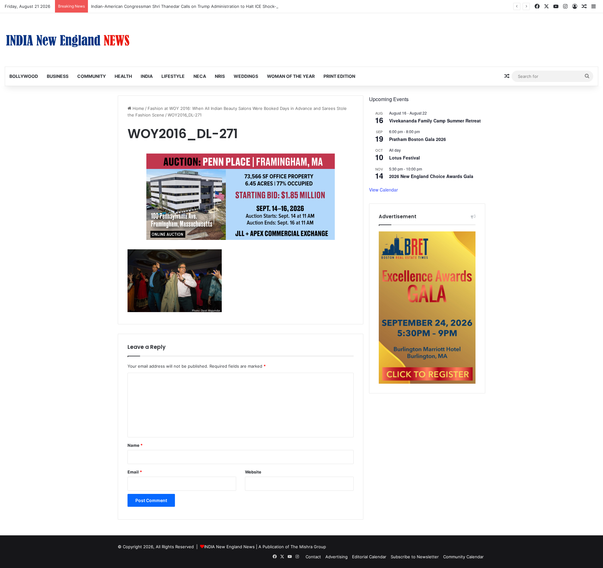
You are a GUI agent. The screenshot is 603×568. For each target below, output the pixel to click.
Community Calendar (463, 556)
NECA (199, 76)
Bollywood (23, 76)
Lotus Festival (404, 157)
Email (135, 471)
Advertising (336, 556)
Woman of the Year (291, 76)
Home (137, 108)
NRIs (220, 76)
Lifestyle (173, 76)
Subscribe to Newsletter (415, 556)
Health (123, 76)
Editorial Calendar (369, 556)
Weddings (246, 76)
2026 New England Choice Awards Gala (431, 176)
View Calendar (383, 190)
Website (253, 471)
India (147, 76)
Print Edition (339, 76)
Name (135, 445)
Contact (313, 556)
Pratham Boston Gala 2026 (417, 139)
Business (57, 76)
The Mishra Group (308, 546)
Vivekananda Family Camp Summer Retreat (435, 120)
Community (91, 76)
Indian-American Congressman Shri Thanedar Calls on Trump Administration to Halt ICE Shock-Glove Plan (194, 6)
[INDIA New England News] (67, 40)
